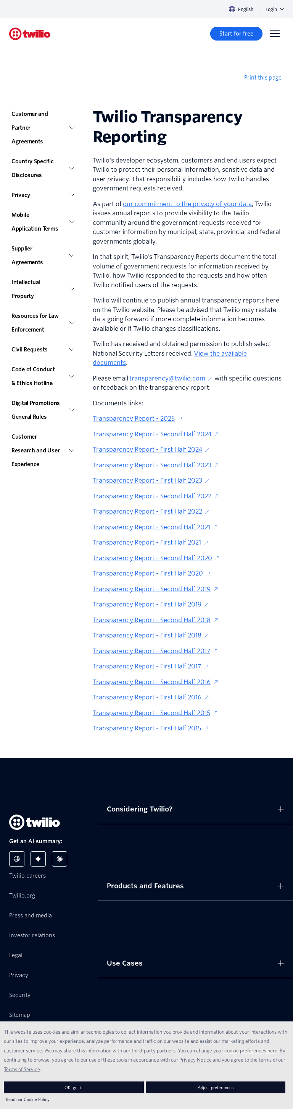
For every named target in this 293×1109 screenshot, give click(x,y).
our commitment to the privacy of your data (187, 204)
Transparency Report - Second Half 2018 (152, 620)
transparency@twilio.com (167, 378)
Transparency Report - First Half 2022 (147, 511)
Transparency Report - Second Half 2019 (152, 589)
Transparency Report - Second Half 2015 (151, 713)
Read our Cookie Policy (28, 1099)
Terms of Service (22, 1069)
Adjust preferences (215, 1087)
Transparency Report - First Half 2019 (147, 604)
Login (271, 9)
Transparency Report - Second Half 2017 (151, 651)
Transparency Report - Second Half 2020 (152, 558)
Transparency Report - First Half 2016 (147, 697)
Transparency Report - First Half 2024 (147, 449)
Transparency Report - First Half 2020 (148, 573)
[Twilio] (29, 33)
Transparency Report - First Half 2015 (147, 728)
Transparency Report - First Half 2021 (147, 542)
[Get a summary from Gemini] (38, 859)
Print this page (263, 78)
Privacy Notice (195, 1060)
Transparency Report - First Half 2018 (147, 635)
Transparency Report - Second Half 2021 (151, 527)
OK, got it (73, 1087)
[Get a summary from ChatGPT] (16, 859)
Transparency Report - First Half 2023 (147, 480)
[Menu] (275, 33)
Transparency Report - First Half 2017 (147, 666)
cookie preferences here (250, 1050)
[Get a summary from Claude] (59, 859)
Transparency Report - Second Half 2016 (152, 682)
